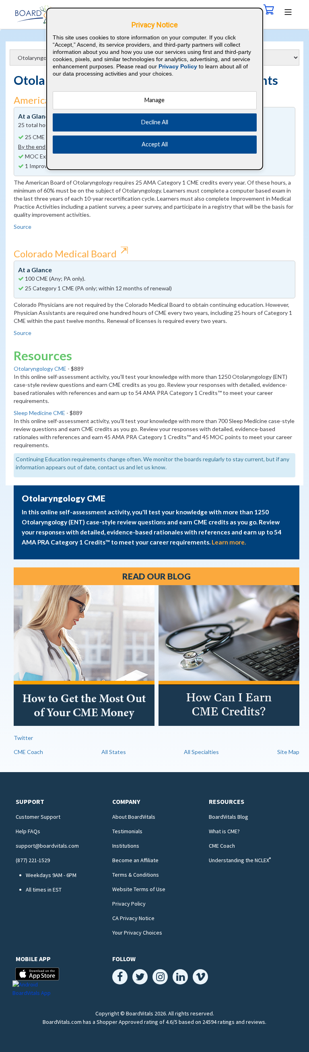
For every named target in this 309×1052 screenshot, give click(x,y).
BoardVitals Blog (228, 816)
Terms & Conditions (135, 874)
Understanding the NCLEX (240, 860)
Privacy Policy (129, 903)
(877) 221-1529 (33, 860)
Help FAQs (28, 831)
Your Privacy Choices (137, 932)
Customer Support (38, 816)
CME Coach (28, 751)
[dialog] (155, 89)
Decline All (154, 122)
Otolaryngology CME (40, 368)
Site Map (288, 751)
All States (113, 751)
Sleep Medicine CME (39, 412)
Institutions (125, 845)
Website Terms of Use (138, 889)
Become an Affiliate (135, 860)
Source (22, 226)
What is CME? (224, 831)
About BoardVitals (133, 816)
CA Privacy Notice (133, 918)
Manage (154, 100)
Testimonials (127, 831)
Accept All (155, 144)
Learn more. (229, 542)
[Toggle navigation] (288, 11)
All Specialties (201, 751)
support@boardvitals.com (47, 845)
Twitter (23, 737)
